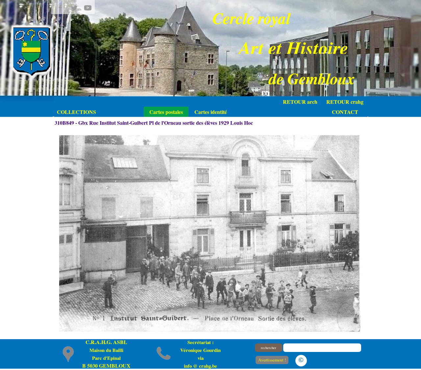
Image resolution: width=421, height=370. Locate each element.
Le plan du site (335, 359)
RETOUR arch (300, 101)
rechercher (268, 347)
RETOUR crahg (344, 101)
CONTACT (345, 112)
